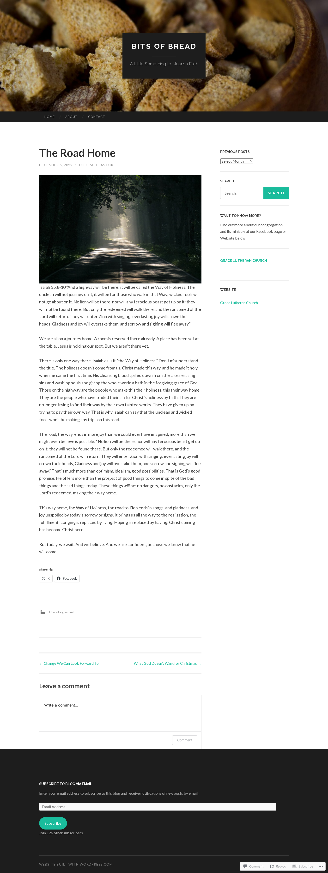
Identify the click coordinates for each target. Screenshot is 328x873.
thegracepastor (95, 165)
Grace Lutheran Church (243, 261)
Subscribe (53, 823)
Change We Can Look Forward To (69, 663)
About (71, 117)
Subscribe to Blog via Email (65, 784)
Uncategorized (61, 612)
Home (49, 117)
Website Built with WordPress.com (76, 864)
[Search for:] (254, 193)
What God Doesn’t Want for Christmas (167, 663)
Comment (184, 740)
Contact (96, 117)
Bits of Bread (164, 46)
